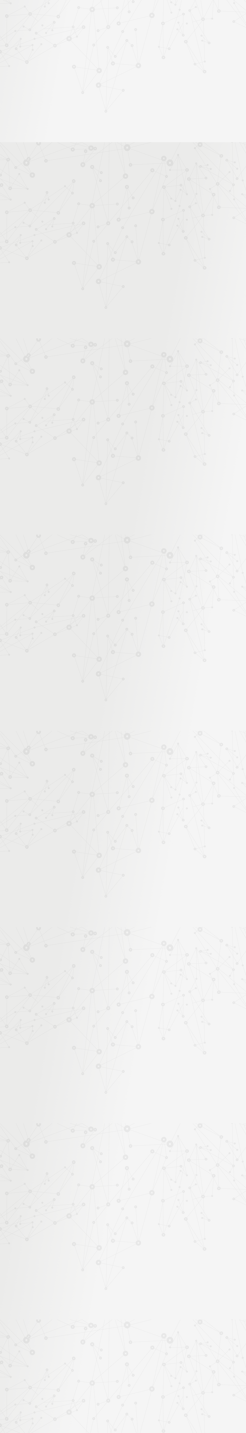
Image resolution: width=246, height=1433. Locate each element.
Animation (110, 49)
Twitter (165, 291)
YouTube (172, 291)
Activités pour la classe (128, 37)
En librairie (65, 112)
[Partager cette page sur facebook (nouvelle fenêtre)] (137, 66)
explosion (128, 164)
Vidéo (119, 49)
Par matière (64, 49)
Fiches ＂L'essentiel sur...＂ (72, 89)
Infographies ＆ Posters (70, 103)
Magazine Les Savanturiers (72, 98)
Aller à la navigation (166, 14)
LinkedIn (175, 291)
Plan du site (141, 291)
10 (151, 273)
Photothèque (136, 33)
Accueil (71, 44)
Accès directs (167, 6)
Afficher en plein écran (174, 143)
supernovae (110, 164)
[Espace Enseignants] (84, 25)
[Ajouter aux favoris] (110, 65)
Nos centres (142, 6)
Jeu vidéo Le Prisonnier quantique (70, 83)
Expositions (65, 107)
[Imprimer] (95, 65)
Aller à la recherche (182, 14)
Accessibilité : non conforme (120, 291)
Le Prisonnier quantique (202, 33)
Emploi (154, 6)
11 (156, 273)
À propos (71, 6)
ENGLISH (186, 6)
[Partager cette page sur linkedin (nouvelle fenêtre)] (145, 73)
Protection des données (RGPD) (89, 291)
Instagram (168, 291)
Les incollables (97, 49)
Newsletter (177, 37)
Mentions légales (64, 291)
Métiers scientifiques (156, 37)
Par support (106, 44)
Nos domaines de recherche (92, 6)
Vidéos (63, 68)
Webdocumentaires (68, 77)
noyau (120, 164)
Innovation (114, 6)
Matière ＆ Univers (132, 49)
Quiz (62, 73)
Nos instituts (128, 6)
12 (161, 273)
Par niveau (64, 54)
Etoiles (144, 49)
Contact (165, 33)
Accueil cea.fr (179, 33)
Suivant (184, 273)
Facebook (162, 291)
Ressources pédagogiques (97, 37)
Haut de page (235, 1223)
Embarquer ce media (174, 146)
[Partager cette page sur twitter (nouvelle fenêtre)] (108, 73)
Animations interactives (70, 64)
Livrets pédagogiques (69, 94)
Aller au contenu (151, 14)
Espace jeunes (152, 33)
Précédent (98, 273)
